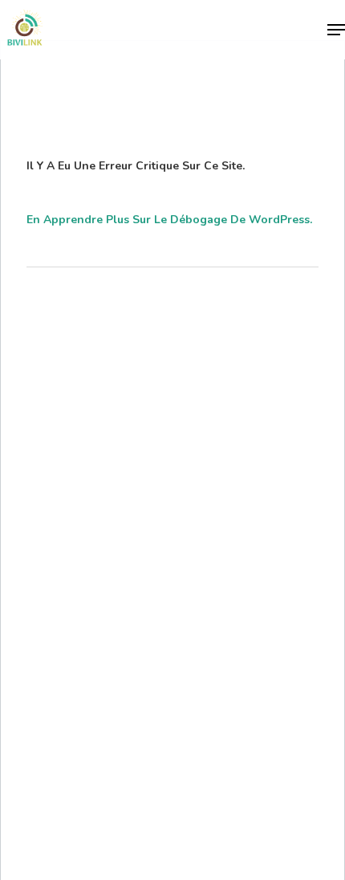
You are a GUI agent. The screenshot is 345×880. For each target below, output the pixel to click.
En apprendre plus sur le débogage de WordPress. (169, 219)
